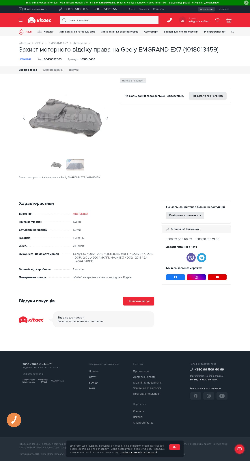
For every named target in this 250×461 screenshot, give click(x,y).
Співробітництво (143, 422)
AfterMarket (80, 214)
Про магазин (141, 371)
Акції (132, 9)
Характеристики (53, 69)
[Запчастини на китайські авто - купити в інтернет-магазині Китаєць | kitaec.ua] (39, 20)
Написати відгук (139, 301)
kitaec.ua (24, 43)
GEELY (39, 43)
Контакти (158, 9)
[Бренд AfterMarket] (25, 59)
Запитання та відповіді (147, 388)
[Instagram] (196, 277)
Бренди (93, 382)
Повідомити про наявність (207, 95)
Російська (223, 9)
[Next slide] (107, 118)
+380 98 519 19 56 (104, 9)
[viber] (191, 257)
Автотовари (151, 31)
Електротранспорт (214, 31)
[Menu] (21, 20)
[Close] (246, 3)
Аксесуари (80, 43)
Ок (174, 447)
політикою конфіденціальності (139, 452)
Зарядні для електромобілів (181, 31)
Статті (92, 377)
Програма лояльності (146, 393)
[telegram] (201, 257)
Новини (93, 371)
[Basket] (229, 20)
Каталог (48, 31)
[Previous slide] (24, 118)
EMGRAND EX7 (58, 43)
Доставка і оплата (144, 377)
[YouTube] (217, 277)
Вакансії (144, 9)
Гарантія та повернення (147, 382)
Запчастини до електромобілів (119, 31)
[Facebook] (175, 277)
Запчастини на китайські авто (77, 31)
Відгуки (74, 69)
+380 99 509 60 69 (76, 9)
